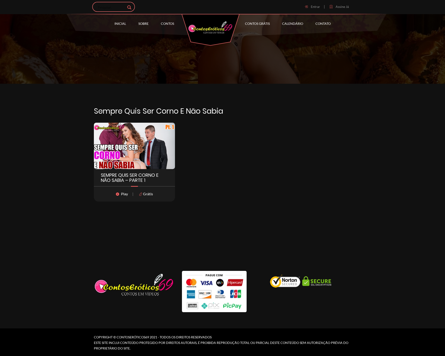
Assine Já (342, 7)
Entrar (315, 7)
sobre (143, 24)
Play (124, 194)
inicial (120, 24)
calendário (292, 24)
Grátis (147, 194)
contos (167, 24)
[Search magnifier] (129, 7)
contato (323, 24)
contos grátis (257, 24)
